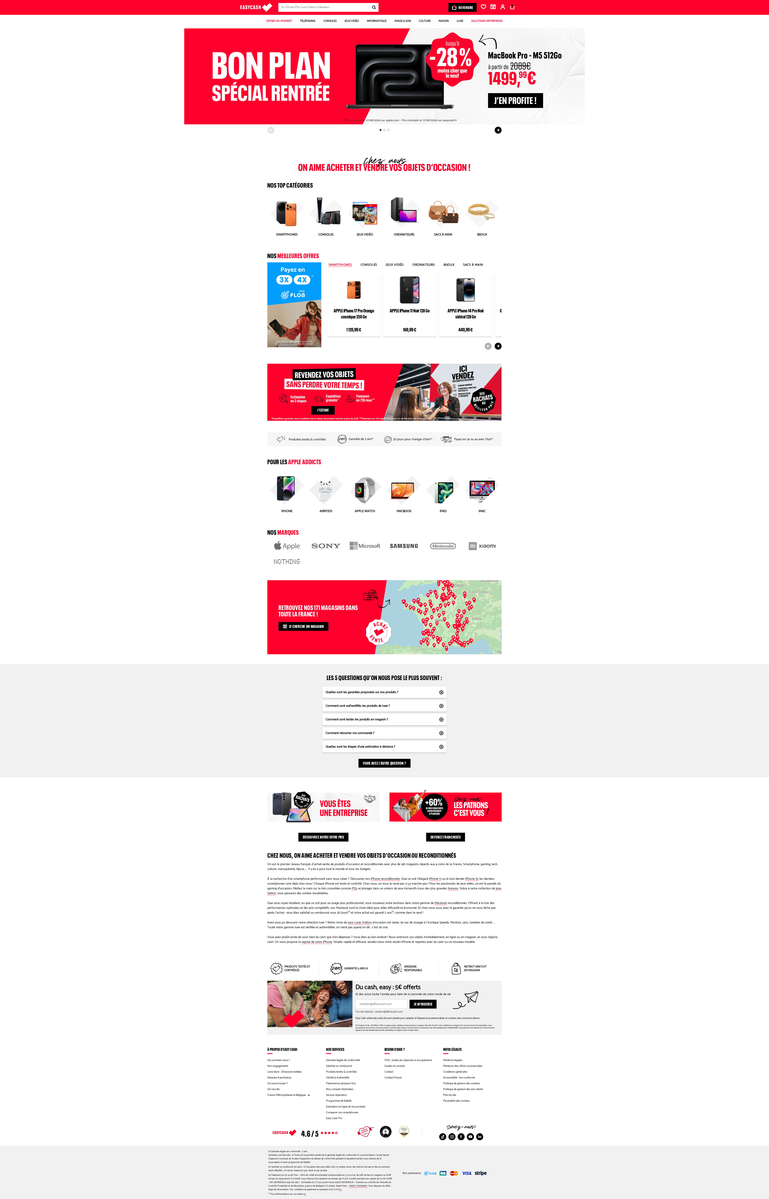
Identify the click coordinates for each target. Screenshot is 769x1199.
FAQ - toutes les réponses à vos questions (408, 1060)
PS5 (354, 888)
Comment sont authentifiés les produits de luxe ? (358, 706)
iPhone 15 (471, 879)
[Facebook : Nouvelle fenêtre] (461, 1136)
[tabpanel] (414, 311)
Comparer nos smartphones (342, 1112)
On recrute (273, 1089)
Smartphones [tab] (340, 265)
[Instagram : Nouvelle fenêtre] (452, 1136)
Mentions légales (452, 1060)
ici (340, 1189)
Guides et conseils (394, 1066)
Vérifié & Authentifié (337, 1077)
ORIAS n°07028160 (358, 1186)
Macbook (441, 903)
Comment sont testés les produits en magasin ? (357, 719)
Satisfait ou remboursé (339, 1066)
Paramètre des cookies (456, 1101)
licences (453, 888)
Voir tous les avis (312, 1132)
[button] (448, 594)
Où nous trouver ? (277, 1083)
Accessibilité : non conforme (459, 1077)
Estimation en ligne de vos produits (345, 1106)
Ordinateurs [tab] (424, 265)
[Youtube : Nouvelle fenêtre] (470, 1136)
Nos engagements (277, 1066)
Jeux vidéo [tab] (395, 265)
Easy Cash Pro (334, 1118)
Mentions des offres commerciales (462, 1066)
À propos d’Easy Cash (282, 1049)
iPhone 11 (435, 879)
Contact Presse (393, 1077)
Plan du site (449, 1095)
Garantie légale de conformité (343, 1060)
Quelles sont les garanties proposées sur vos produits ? (362, 692)
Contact (388, 1072)
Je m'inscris (423, 1004)
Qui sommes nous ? (278, 1060)
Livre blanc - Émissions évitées (284, 1072)
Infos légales (452, 1049)
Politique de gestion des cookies (461, 1083)
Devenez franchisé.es (279, 1077)
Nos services (335, 1049)
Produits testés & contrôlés (341, 1072)
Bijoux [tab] (449, 265)
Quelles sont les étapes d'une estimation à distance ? (360, 746)
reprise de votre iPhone (317, 942)
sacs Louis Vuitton (360, 922)
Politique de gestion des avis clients (463, 1089)
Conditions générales (455, 1072)
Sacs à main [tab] (473, 265)
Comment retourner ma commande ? (350, 733)
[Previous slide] (270, 130)
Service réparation (336, 1095)
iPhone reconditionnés (385, 879)
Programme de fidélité (338, 1101)
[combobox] (328, 7)
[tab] (380, 130)
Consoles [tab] (369, 265)
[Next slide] (498, 130)
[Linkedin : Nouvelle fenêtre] (479, 1136)
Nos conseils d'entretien (339, 1089)
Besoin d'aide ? (394, 1049)
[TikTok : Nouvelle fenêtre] (442, 1136)
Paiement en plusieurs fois (341, 1083)
